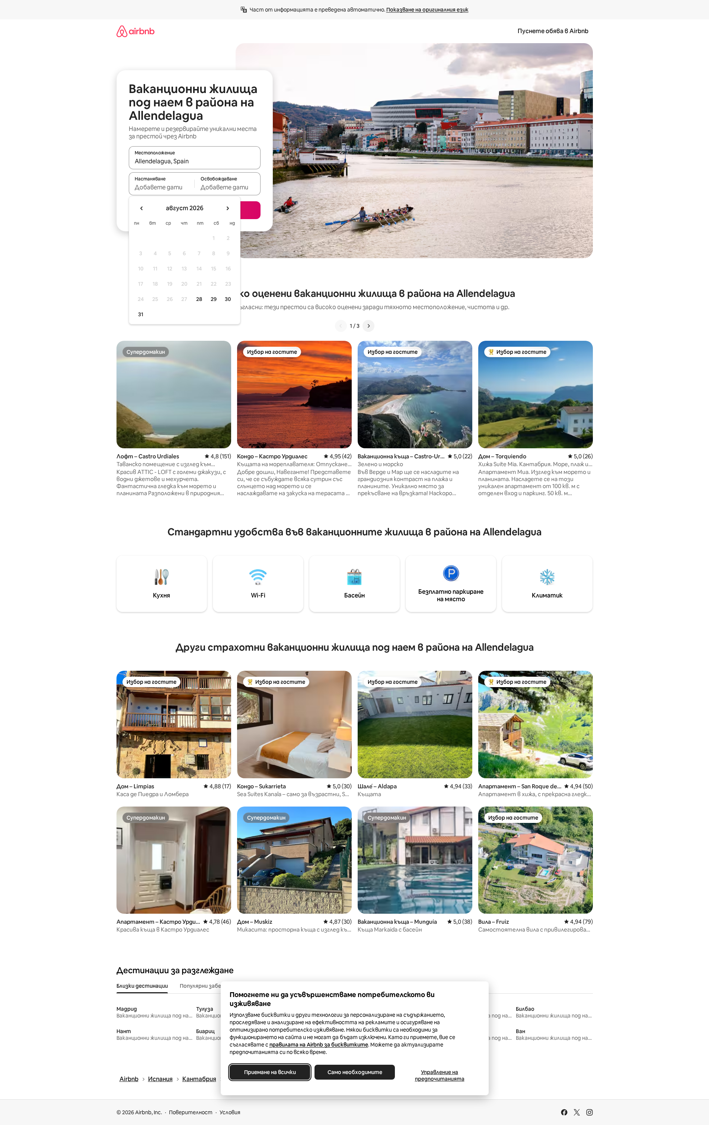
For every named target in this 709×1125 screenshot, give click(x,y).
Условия (230, 1112)
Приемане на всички (270, 1072)
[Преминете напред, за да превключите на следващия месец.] (227, 208)
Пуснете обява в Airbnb (553, 31)
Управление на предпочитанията (439, 1075)
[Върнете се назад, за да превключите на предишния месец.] (142, 208)
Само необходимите (354, 1072)
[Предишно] (341, 326)
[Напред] (368, 326)
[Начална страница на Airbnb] (135, 31)
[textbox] (162, 187)
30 (228, 299)
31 (140, 314)
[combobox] (195, 161)
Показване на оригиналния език (427, 9)
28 (199, 299)
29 (214, 299)
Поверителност (191, 1112)
